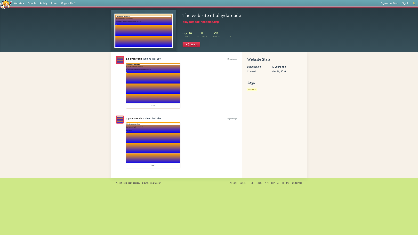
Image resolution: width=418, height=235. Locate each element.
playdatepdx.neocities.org (201, 22)
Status (275, 182)
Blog (259, 182)
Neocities (120, 182)
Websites (19, 3)
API (267, 182)
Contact (297, 182)
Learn (54, 3)
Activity (43, 3)
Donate (244, 182)
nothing (252, 89)
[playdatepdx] (120, 60)
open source (133, 182)
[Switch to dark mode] (414, 3)
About (233, 182)
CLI (252, 182)
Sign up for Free (389, 3)
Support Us (67, 3)
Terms (285, 182)
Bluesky (157, 182)
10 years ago (232, 58)
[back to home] (6, 4)
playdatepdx (135, 58)
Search (32, 3)
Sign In (405, 3)
